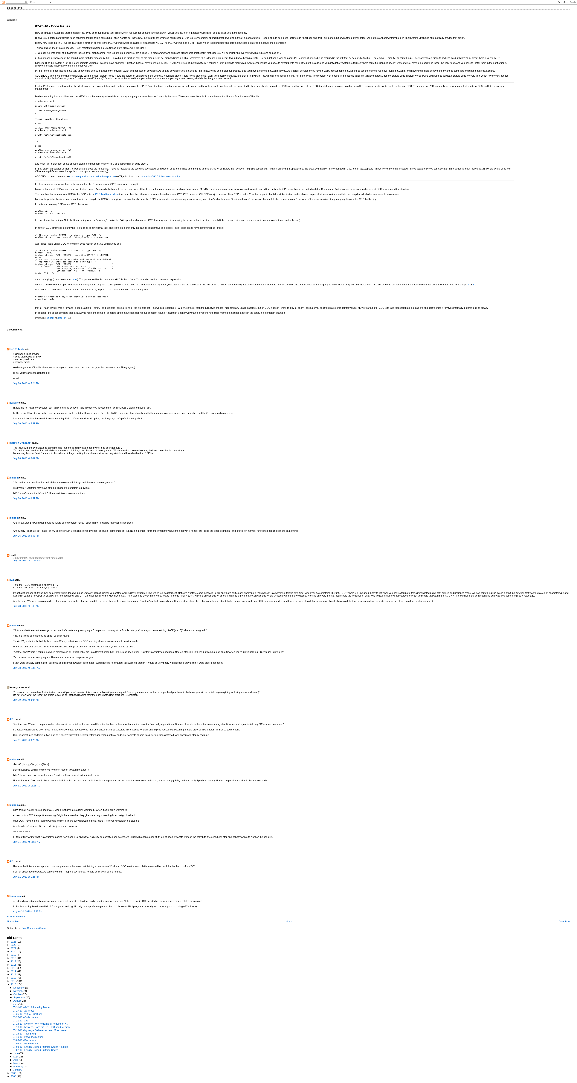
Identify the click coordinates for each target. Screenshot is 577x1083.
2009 (14, 1073)
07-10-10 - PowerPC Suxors (28, 1037)
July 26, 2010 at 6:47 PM (26, 458)
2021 (14, 948)
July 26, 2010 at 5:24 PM (26, 383)
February (18, 1066)
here (74, 279)
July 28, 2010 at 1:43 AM (26, 606)
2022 (14, 945)
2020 (14, 951)
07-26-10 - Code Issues (25, 1017)
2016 (14, 964)
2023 (14, 942)
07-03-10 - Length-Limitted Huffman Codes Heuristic (40, 1047)
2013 (14, 974)
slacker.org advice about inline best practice (92, 176)
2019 (14, 955)
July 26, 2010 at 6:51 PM (26, 498)
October (17, 994)
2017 (14, 961)
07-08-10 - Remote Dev (25, 1043)
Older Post (564, 921)
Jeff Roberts (17, 349)
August (17, 1001)
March (17, 1063)
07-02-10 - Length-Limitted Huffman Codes (35, 1050)
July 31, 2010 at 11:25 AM (26, 842)
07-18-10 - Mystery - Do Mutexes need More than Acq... (42, 1030)
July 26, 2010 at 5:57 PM (26, 423)
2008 (14, 1076)
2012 (14, 978)
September (19, 997)
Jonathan (15, 896)
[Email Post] (69, 318)
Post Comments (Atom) (34, 928)
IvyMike (14, 402)
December (19, 987)
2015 (14, 968)
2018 (14, 958)
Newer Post (13, 921)
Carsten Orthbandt (20, 443)
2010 (14, 984)
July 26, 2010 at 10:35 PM (27, 560)
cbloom (14, 477)
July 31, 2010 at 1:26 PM (26, 876)
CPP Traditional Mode (107, 194)
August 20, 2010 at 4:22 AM (27, 911)
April (16, 1060)
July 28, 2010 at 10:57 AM (27, 668)
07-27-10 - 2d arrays (23, 1010)
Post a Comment (16, 916)
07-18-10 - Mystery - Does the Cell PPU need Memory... (42, 1027)
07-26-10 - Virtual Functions (27, 1014)
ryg (12, 580)
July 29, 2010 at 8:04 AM (26, 700)
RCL (12, 719)
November (19, 991)
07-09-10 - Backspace (24, 1040)
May (15, 1056)
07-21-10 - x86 (20, 1020)
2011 (13, 981)
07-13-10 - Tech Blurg (24, 1033)
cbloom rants (15, 7)
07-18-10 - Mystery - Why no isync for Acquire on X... (40, 1023)
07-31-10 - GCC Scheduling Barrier (31, 1007)
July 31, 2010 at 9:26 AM (26, 740)
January (18, 1070)
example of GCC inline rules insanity (160, 176)
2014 (14, 971)
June (16, 1053)
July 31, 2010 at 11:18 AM (26, 785)
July (15, 1004)
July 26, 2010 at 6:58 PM (26, 536)
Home (289, 921)
